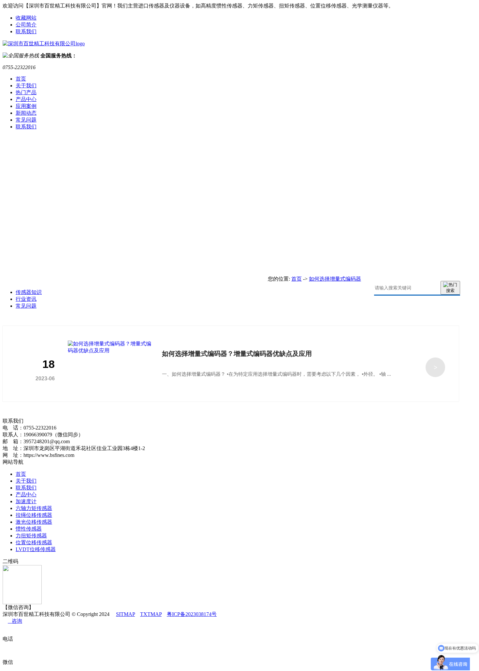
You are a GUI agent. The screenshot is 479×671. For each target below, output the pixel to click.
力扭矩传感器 (31, 535)
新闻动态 (26, 113)
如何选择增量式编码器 (335, 279)
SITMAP (125, 614)
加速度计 (26, 501)
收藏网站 (26, 18)
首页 (21, 78)
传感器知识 (29, 292)
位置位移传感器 (34, 542)
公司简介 (26, 24)
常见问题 (26, 120)
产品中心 (26, 99)
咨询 (15, 621)
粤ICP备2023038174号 (192, 614)
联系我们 (26, 31)
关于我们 (26, 85)
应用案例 (26, 106)
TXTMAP (151, 614)
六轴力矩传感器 (34, 508)
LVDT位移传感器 (36, 549)
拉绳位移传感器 (34, 515)
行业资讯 (26, 299)
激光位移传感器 (34, 522)
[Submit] (450, 288)
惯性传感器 (29, 529)
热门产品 (26, 92)
